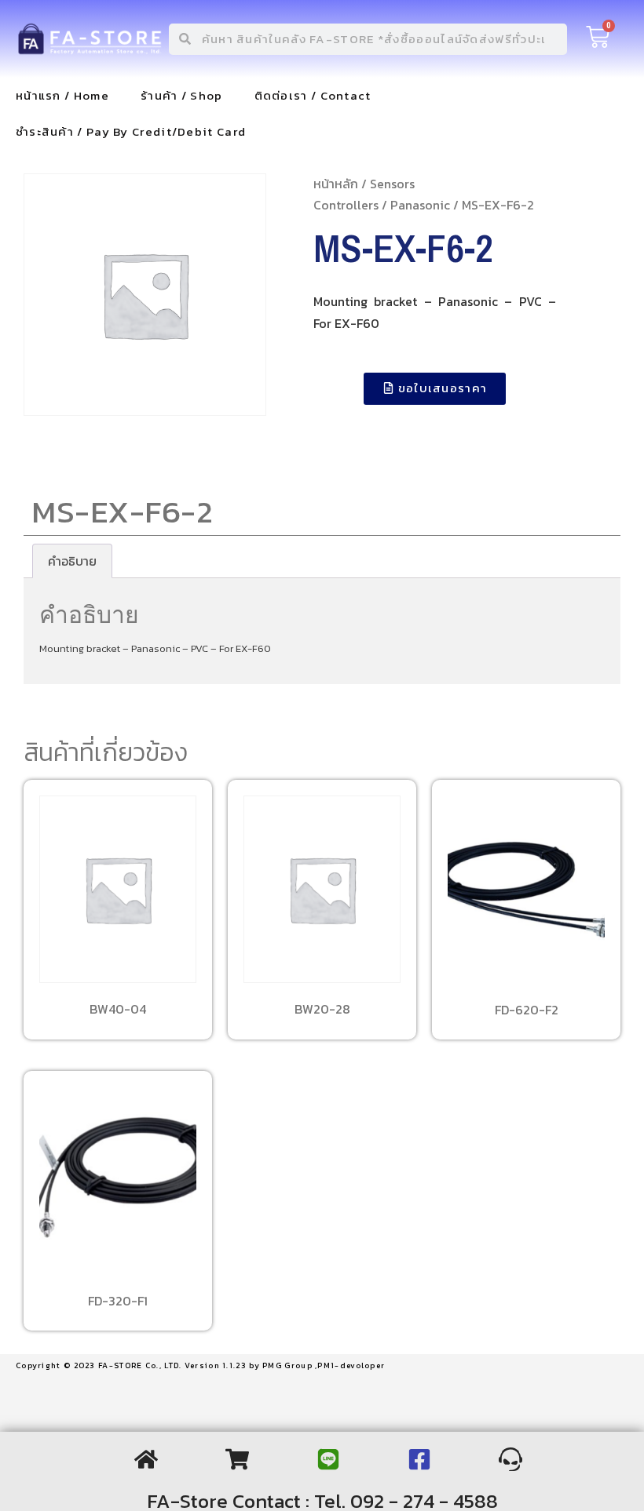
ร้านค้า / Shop (182, 95)
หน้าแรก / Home (62, 95)
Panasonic (420, 204)
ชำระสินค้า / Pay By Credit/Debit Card (131, 131)
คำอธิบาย (72, 561)
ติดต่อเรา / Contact (312, 95)
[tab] (72, 561)
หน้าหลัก (335, 183)
